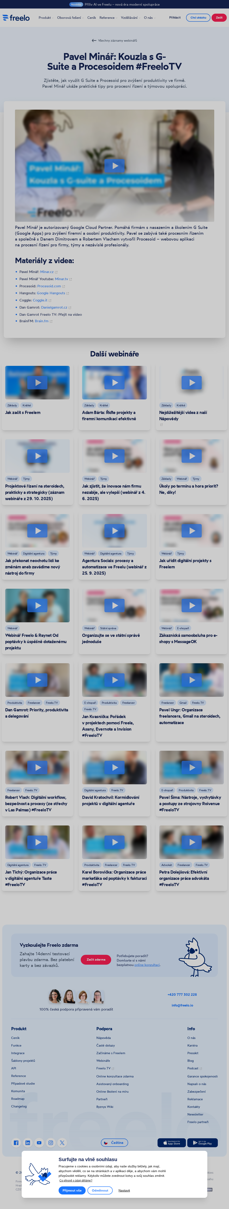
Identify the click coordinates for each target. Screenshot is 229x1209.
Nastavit (124, 1190)
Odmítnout (100, 1190)
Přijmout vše (72, 1190)
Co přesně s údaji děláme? (75, 1180)
